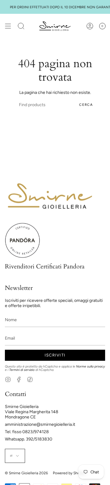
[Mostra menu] (8, 26)
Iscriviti (55, 355)
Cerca (86, 105)
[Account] (90, 26)
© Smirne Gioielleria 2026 (26, 473)
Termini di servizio (22, 370)
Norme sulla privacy (90, 366)
